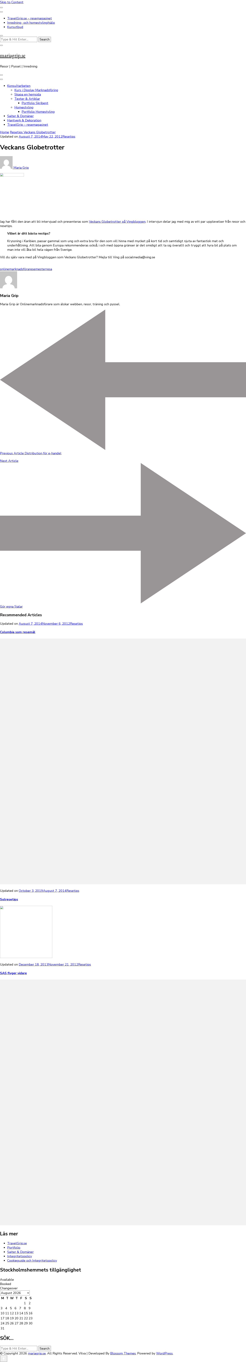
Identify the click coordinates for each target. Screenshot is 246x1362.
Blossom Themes (123, 1353)
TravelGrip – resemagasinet (27, 124)
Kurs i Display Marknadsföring (36, 90)
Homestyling (23, 107)
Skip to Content (11, 2)
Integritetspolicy (19, 1256)
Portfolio (13, 1247)
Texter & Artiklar (27, 99)
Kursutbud (15, 27)
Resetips (68, 136)
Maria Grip (21, 167)
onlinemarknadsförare (16, 269)
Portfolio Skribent (35, 103)
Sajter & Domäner (20, 116)
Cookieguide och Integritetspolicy (32, 1260)
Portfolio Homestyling (38, 112)
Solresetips (9, 899)
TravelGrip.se (17, 1243)
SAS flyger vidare (13, 973)
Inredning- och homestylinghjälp (31, 23)
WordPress (164, 1353)
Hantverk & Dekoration (24, 120)
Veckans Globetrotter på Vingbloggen (117, 221)
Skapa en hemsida (27, 94)
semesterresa (42, 269)
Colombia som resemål (17, 632)
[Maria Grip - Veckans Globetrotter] (12, 175)
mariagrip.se (12, 55)
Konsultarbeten (18, 86)
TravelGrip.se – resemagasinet (29, 18)
